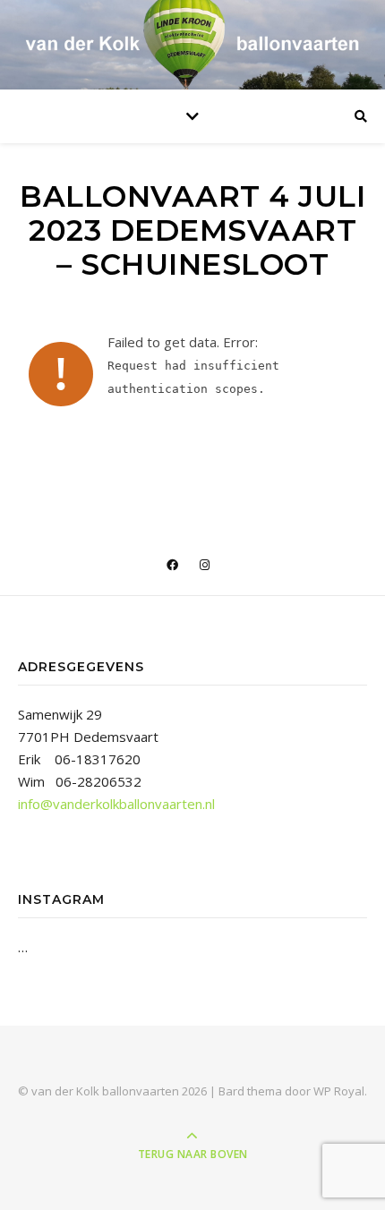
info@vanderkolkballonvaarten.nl (116, 804)
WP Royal (338, 1091)
